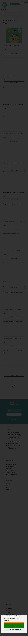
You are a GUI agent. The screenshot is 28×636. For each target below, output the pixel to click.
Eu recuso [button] (14, 626)
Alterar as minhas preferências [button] (14, 629)
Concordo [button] (14, 623)
